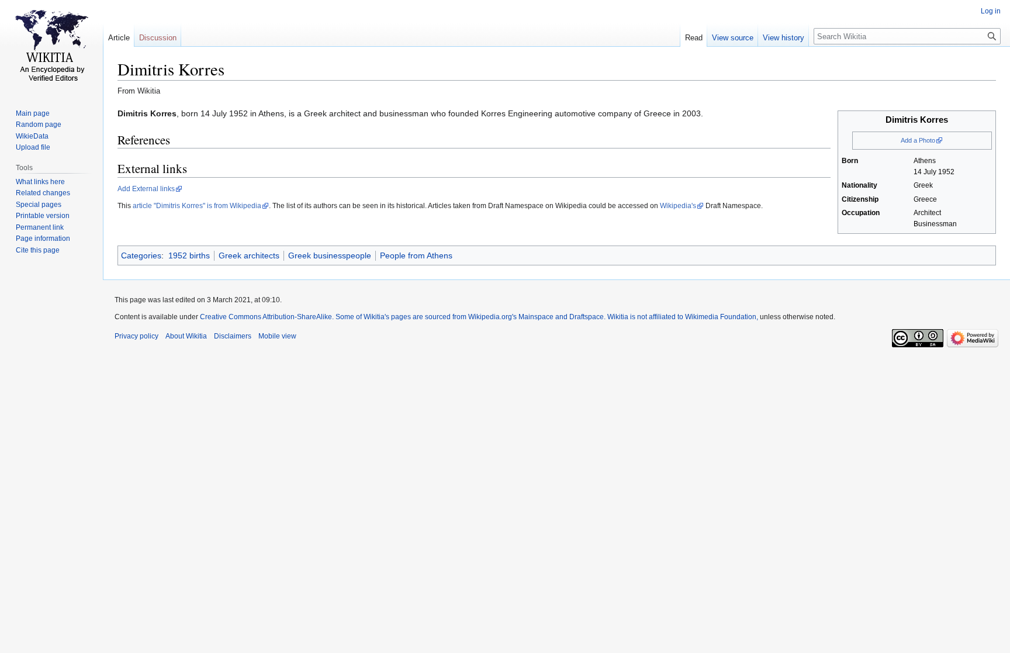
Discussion (158, 37)
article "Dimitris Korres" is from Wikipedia (197, 206)
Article (119, 37)
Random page (38, 124)
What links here (40, 182)
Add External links (146, 189)
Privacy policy (136, 336)
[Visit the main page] (51, 47)
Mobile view (277, 336)
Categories (141, 255)
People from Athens (416, 255)
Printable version (43, 216)
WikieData (32, 136)
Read (694, 37)
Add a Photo (918, 140)
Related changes (43, 193)
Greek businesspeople (329, 255)
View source (732, 37)
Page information (43, 238)
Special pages (38, 205)
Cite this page (38, 250)
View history (783, 37)
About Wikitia (186, 336)
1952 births (189, 255)
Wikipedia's (678, 206)
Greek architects (249, 255)
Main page (33, 113)
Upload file (33, 147)
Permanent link (40, 227)
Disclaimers (232, 336)
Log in (991, 11)
